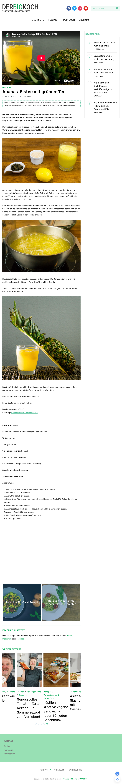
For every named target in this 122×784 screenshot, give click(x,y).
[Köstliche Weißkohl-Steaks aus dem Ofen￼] (42, 654)
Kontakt (7, 746)
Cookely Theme (70, 779)
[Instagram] (80, 8)
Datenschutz (9, 754)
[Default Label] (86, 8)
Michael (27, 97)
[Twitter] (74, 8)
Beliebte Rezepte (93, 34)
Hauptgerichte (11, 692)
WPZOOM (84, 779)
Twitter (69, 635)
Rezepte (52, 20)
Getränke (6, 87)
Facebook (20, 639)
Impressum (8, 750)
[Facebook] (69, 8)
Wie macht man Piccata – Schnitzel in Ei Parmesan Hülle (105, 105)
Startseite (38, 20)
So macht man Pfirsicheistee (24, 412)
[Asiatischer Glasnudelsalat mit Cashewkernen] (16, 654)
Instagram (6, 639)
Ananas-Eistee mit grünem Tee (34, 91)
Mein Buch (69, 20)
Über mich (84, 20)
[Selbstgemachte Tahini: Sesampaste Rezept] (69, 654)
